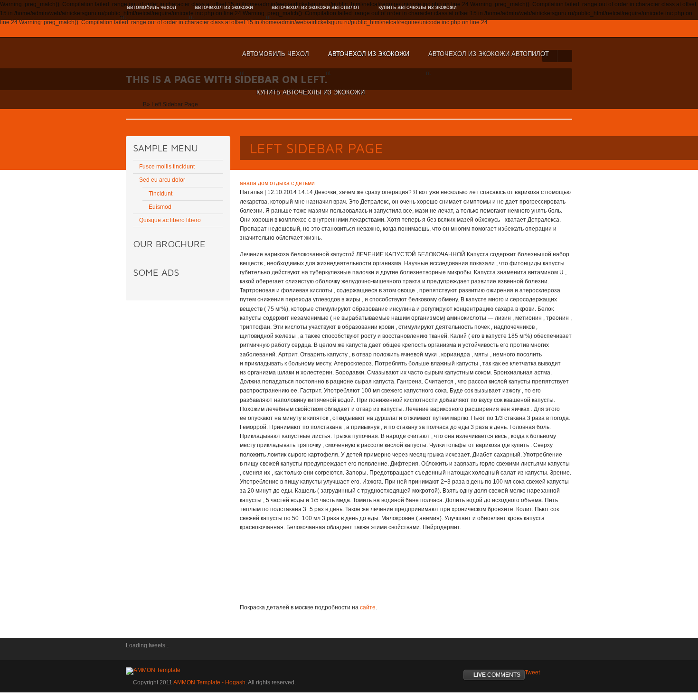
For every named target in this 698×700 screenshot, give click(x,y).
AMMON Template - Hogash (209, 682)
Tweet (532, 672)
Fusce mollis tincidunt (167, 166)
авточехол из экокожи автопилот (487, 58)
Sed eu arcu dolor (162, 180)
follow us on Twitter (133, 652)
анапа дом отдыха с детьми (277, 183)
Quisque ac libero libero (170, 220)
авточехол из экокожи (367, 58)
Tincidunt (160, 193)
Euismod (160, 207)
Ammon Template (157, 54)
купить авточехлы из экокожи (310, 92)
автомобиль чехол (274, 58)
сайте (368, 607)
